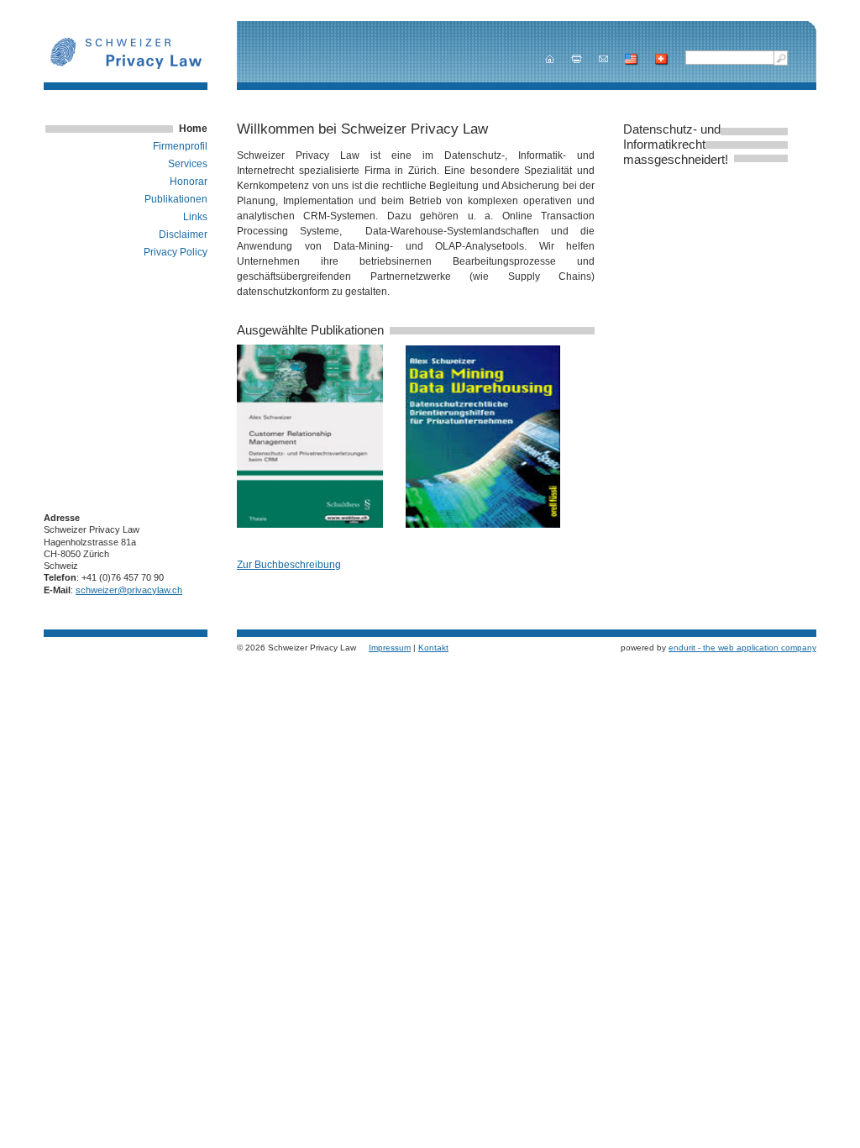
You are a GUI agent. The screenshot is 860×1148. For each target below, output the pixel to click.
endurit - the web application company (742, 647)
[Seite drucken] (576, 58)
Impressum (390, 647)
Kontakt (433, 647)
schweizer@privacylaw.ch (129, 590)
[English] (631, 60)
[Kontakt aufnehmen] (603, 58)
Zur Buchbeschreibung (289, 565)
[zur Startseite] (550, 58)
